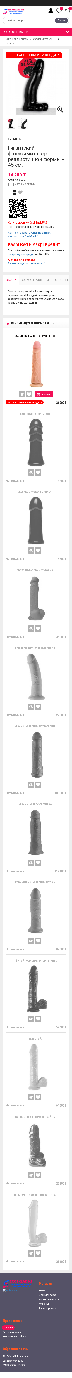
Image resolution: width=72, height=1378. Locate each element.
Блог (16, 1336)
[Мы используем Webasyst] (10, 1290)
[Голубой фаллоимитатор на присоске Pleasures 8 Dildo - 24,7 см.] (36, 598)
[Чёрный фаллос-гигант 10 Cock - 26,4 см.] (36, 833)
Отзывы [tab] (61, 280)
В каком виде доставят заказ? (26, 263)
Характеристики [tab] (35, 280)
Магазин (8, 1327)
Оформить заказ (47, 1295)
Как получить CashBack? (23, 236)
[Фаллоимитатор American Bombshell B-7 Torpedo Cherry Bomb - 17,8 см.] (36, 520)
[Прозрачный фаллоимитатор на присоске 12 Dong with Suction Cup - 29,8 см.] (36, 1223)
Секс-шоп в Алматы (17, 39)
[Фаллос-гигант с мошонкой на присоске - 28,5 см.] (36, 1145)
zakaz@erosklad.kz (13, 1361)
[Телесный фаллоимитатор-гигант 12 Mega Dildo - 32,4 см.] (36, 1067)
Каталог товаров (16, 32)
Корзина (43, 1290)
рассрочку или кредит (21, 254)
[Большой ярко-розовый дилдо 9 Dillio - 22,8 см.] (36, 677)
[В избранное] (20, 192)
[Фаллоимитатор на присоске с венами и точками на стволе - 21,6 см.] (36, 364)
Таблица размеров (48, 1308)
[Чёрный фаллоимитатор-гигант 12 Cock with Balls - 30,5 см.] (36, 755)
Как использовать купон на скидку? (29, 232)
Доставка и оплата (49, 1299)
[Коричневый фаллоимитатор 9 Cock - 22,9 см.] (36, 911)
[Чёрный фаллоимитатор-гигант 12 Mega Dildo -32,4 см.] (36, 989)
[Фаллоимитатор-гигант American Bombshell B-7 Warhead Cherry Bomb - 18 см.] (36, 442)
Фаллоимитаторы (43, 39)
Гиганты (10, 43)
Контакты (44, 1304)
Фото (23, 1336)
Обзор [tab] (11, 280)
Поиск (61, 20)
